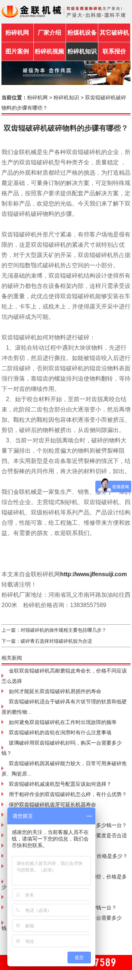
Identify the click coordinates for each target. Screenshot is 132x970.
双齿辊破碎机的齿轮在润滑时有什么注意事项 (60, 732)
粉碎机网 (17, 32)
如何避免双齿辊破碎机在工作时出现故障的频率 (63, 722)
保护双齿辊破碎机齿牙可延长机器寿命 (52, 804)
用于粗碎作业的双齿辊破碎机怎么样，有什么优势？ (68, 794)
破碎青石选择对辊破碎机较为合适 (56, 641)
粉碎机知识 (66, 97)
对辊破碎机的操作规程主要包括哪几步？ (63, 630)
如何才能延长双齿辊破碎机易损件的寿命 (55, 691)
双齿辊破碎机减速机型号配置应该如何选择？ (60, 784)
